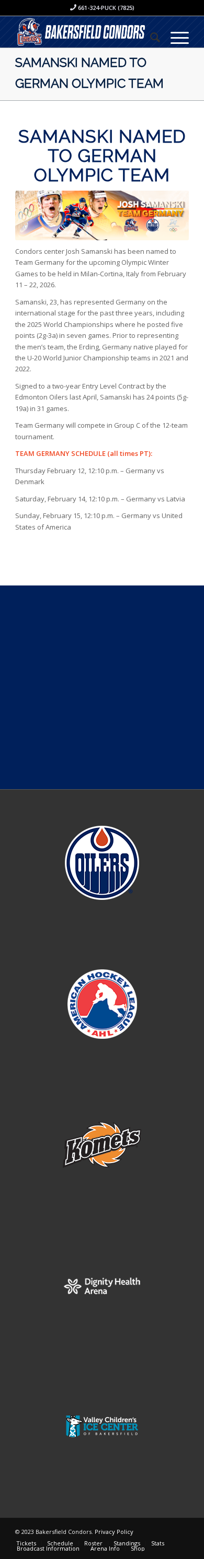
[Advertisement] (102, 687)
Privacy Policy (114, 1531)
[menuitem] (150, 37)
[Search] (150, 37)
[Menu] (174, 37)
